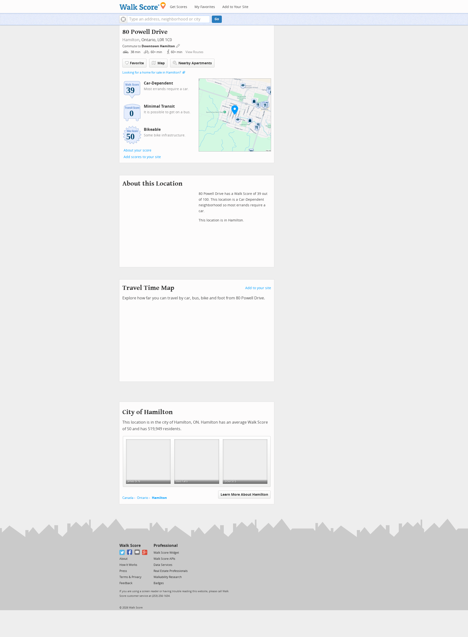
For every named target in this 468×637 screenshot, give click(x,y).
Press (123, 571)
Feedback (125, 583)
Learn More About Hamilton (244, 495)
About (123, 559)
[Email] (137, 552)
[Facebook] (130, 552)
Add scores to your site (142, 157)
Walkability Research (168, 577)
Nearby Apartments (195, 63)
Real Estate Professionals (171, 571)
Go (216, 19)
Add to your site (258, 288)
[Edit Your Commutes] (178, 45)
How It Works (128, 565)
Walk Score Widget (166, 552)
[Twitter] (122, 552)
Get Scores (178, 7)
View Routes (194, 52)
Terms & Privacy (130, 577)
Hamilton (130, 40)
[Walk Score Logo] (142, 6)
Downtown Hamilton (159, 46)
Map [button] (161, 63)
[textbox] (168, 19)
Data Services (163, 565)
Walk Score (130, 545)
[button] (123, 19)
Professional (166, 545)
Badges (159, 583)
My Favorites (205, 7)
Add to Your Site (235, 7)
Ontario (142, 498)
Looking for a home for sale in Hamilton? (151, 72)
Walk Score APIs (164, 559)
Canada (127, 498)
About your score (137, 150)
